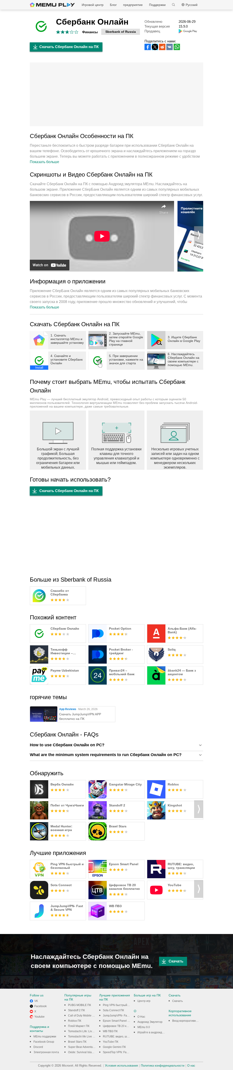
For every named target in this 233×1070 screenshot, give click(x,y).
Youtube (39, 1016)
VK (36, 1001)
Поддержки (157, 5)
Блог (113, 5)
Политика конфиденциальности (162, 1065)
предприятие (133, 5)
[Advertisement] (116, 94)
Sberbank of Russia (120, 31)
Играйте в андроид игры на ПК (157, 1032)
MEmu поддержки (44, 1036)
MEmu (52, 5)
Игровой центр (93, 5)
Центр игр (143, 1001)
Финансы (90, 32)
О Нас (141, 1016)
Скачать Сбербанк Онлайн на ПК (69, 47)
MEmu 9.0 (143, 1027)
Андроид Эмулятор (149, 1022)
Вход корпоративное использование (196, 1020)
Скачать (176, 961)
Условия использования (121, 1065)
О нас (191, 1065)
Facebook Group (43, 1041)
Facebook (40, 1006)
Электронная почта (46, 1052)
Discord (38, 1047)
